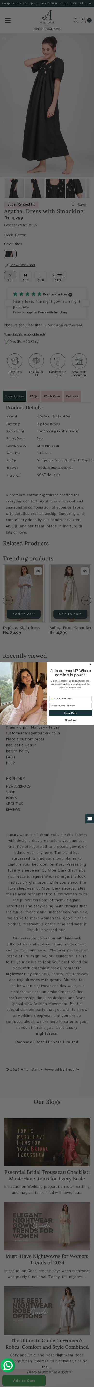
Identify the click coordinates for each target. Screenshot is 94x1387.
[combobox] (52, 698)
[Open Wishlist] (89, 818)
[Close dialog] (90, 664)
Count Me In (70, 713)
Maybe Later (70, 720)
